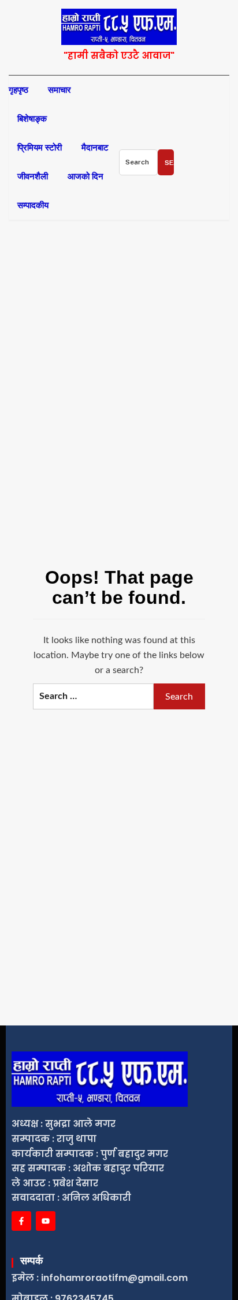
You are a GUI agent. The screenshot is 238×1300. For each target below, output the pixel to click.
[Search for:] (138, 162)
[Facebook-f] (21, 1221)
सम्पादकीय (33, 205)
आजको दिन (85, 176)
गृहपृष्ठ (18, 90)
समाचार (59, 90)
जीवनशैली (32, 176)
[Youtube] (45, 1221)
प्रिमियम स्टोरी (39, 147)
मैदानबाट (95, 147)
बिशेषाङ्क (32, 119)
